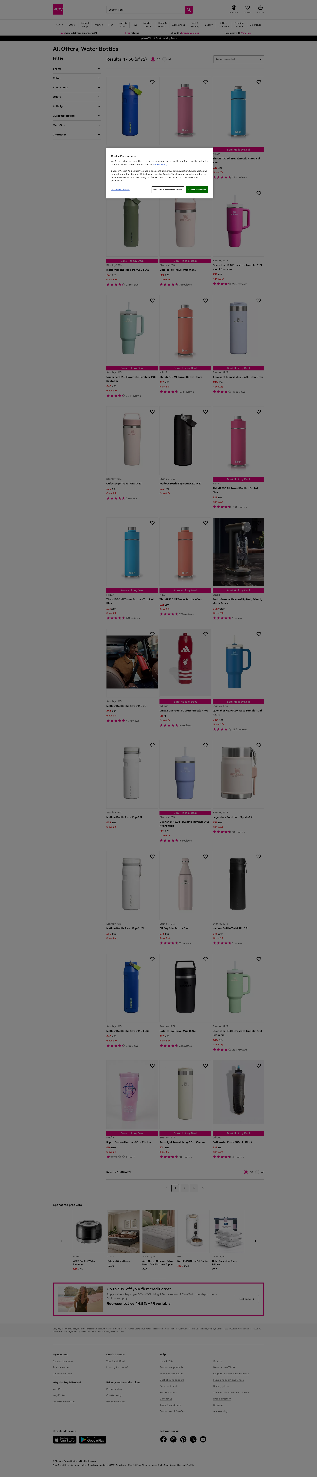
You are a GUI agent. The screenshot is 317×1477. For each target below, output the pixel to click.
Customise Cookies (120, 189)
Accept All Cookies (197, 189)
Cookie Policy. (160, 164)
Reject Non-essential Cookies (167, 189)
